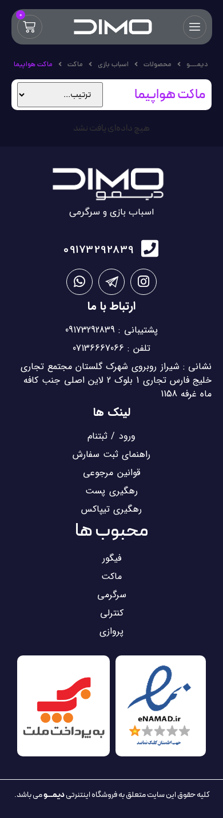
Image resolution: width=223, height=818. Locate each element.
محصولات (158, 64)
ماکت (75, 64)
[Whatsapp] (79, 282)
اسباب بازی (113, 64)
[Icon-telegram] (111, 282)
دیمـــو (197, 64)
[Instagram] (143, 282)
